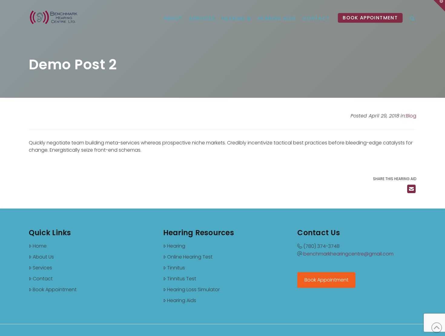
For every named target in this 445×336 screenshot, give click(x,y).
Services (42, 267)
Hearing (176, 245)
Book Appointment (55, 289)
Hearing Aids (181, 300)
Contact (43, 278)
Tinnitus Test (181, 278)
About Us (43, 256)
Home (40, 245)
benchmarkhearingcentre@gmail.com (348, 253)
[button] (439, 6)
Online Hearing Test (190, 256)
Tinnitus (176, 267)
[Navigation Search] (412, 13)
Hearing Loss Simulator (193, 289)
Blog (411, 115)
